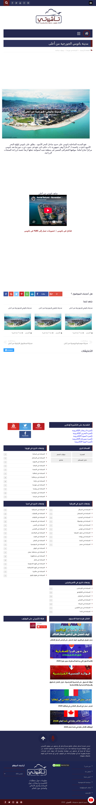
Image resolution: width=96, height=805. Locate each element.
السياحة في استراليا (38, 509)
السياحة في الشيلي (84, 600)
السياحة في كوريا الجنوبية (36, 564)
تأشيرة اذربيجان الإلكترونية (82, 430)
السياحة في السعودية (38, 521)
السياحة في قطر (39, 560)
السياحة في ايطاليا (39, 473)
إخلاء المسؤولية (85, 788)
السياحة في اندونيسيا (38, 544)
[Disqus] (48, 387)
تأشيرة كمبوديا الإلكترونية (82, 436)
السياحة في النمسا (39, 469)
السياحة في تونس (84, 529)
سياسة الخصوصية (84, 782)
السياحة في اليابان (39, 540)
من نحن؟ (87, 766)
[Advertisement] (48, 69)
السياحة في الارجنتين (83, 588)
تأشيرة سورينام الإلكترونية (82, 439)
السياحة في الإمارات (38, 513)
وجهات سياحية (59, 50)
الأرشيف (87, 793)
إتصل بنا (87, 771)
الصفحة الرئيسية (85, 50)
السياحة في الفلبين (38, 529)
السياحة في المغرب (84, 517)
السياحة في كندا (85, 611)
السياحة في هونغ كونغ (37, 575)
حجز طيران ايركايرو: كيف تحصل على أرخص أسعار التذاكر (71, 640)
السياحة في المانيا (39, 465)
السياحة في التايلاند (38, 517)
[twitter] (9, 802)
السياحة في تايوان (39, 548)
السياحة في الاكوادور (83, 592)
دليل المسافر (82, 460)
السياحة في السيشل (83, 513)
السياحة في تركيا (39, 481)
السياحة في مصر (84, 544)
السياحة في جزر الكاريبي (82, 607)
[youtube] (17, 802)
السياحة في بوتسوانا (83, 521)
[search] (6, 3)
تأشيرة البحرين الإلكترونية (82, 433)
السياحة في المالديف (38, 533)
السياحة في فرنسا (39, 496)
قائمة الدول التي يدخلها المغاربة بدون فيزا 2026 (74, 661)
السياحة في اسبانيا (39, 454)
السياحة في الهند (39, 536)
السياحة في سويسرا (38, 492)
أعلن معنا (87, 777)
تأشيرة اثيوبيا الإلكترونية (83, 441)
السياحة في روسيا (39, 489)
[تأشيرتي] (49, 16)
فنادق (61, 460)
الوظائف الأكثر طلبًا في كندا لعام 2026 (78, 727)
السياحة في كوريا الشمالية (36, 567)
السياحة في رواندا (84, 536)
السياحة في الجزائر (84, 509)
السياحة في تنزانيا (84, 525)
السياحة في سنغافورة (38, 556)
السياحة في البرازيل (84, 596)
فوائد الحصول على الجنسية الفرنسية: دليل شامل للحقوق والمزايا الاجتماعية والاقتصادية (71, 683)
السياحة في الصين (39, 525)
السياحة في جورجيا (72, 50)
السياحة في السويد (38, 462)
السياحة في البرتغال (38, 458)
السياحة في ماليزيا (39, 571)
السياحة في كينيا (84, 540)
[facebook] (5, 802)
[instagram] (13, 802)
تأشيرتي (68, 802)
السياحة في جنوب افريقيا (82, 533)
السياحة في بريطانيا (38, 477)
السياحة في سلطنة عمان (36, 552)
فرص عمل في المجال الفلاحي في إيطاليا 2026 (75, 706)
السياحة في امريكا (84, 604)
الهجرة (82, 454)
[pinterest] (21, 802)
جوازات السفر (61, 454)
